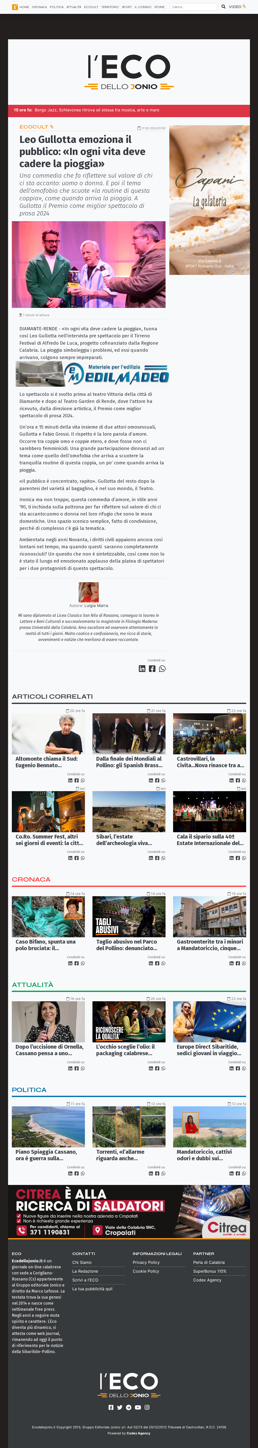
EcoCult (34, 127)
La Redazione (85, 1271)
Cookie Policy (146, 1271)
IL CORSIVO (143, 7)
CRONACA (39, 7)
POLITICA (56, 7)
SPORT (127, 7)
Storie (159, 7)
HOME (24, 7)
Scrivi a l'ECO (85, 1279)
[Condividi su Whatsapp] (162, 668)
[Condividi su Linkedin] (143, 668)
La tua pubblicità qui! (92, 1288)
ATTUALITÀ (74, 7)
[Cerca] (223, 7)
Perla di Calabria (209, 1262)
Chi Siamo (82, 1262)
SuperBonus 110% (210, 1271)
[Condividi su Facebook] (153, 668)
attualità (32, 985)
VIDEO (235, 6)
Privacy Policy (146, 1262)
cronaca (31, 879)
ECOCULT (91, 7)
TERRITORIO (110, 7)
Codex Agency (207, 1279)
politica (29, 1090)
